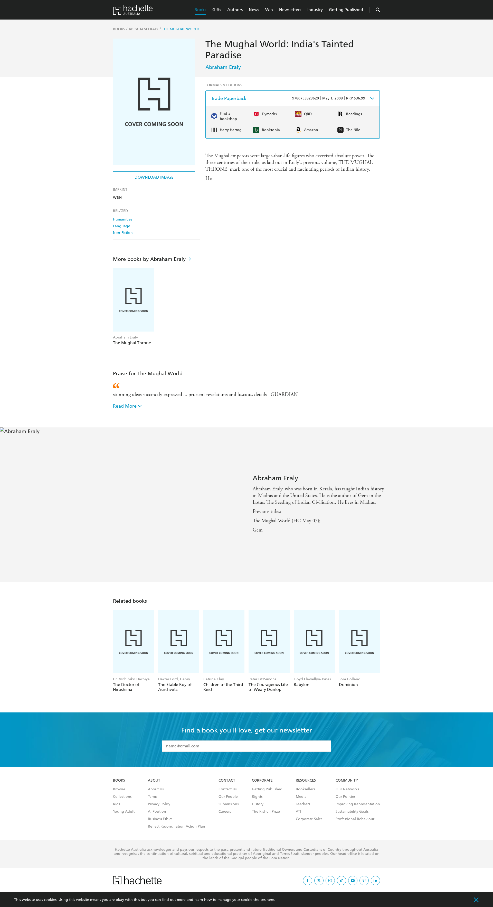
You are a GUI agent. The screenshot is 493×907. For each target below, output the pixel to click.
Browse (119, 789)
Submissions (229, 804)
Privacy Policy (159, 804)
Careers (225, 811)
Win (269, 9)
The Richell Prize (266, 811)
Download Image (154, 177)
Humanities (122, 219)
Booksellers (305, 789)
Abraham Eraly (223, 67)
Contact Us (227, 789)
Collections (122, 797)
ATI (298, 811)
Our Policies (345, 797)
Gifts (216, 9)
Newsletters (290, 9)
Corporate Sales (309, 819)
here (270, 899)
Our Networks (347, 789)
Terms (152, 797)
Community (347, 780)
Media (301, 797)
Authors (235, 9)
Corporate (262, 780)
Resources (306, 780)
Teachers (303, 804)
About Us (156, 789)
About (154, 780)
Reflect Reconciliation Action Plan (176, 826)
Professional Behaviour (355, 819)
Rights (257, 797)
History (257, 804)
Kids (116, 804)
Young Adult (124, 811)
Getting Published (346, 9)
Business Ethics (160, 819)
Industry (315, 9)
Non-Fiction (123, 233)
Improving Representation (358, 804)
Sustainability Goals (352, 811)
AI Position (157, 811)
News (254, 9)
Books (200, 9)
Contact (227, 780)
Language (121, 226)
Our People (228, 797)
